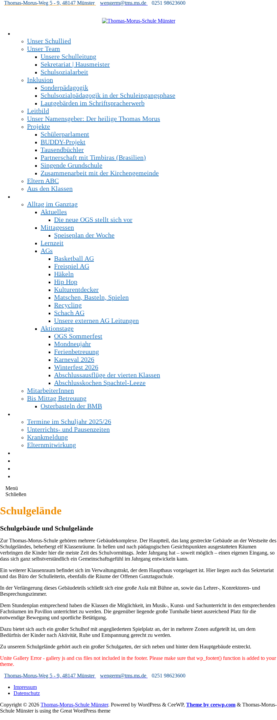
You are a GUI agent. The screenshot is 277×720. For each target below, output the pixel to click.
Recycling (68, 305)
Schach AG (69, 312)
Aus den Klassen (50, 188)
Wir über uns (31, 33)
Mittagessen (57, 227)
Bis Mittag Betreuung (56, 398)
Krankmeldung (47, 437)
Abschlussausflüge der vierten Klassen (107, 375)
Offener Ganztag (36, 196)
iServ (21, 476)
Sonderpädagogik (64, 87)
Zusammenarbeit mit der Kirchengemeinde (100, 173)
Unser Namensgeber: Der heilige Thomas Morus (93, 118)
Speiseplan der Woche (84, 235)
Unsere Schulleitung (68, 56)
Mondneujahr (72, 344)
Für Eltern (28, 413)
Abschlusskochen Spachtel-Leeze (100, 382)
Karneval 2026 (74, 359)
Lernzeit (52, 243)
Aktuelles (54, 211)
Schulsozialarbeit (64, 72)
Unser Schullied (49, 41)
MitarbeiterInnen (50, 390)
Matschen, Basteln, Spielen (91, 297)
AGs (47, 250)
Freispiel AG (71, 266)
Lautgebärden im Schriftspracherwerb (93, 103)
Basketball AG (74, 258)
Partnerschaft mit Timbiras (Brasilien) (93, 157)
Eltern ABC (43, 180)
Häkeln (64, 274)
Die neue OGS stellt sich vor (93, 219)
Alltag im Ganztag (52, 204)
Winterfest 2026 (76, 367)
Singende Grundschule (71, 165)
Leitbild (38, 110)
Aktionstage (57, 328)
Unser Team (43, 48)
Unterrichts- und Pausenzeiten (68, 429)
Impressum (25, 687)
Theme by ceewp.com (210, 705)
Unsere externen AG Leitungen (96, 320)
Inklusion (40, 79)
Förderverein (31, 452)
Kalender (26, 468)
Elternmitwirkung (51, 444)
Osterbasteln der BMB (71, 406)
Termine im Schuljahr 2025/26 (69, 421)
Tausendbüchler (62, 149)
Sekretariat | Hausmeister (75, 64)
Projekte (38, 126)
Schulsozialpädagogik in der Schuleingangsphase (108, 95)
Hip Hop (65, 281)
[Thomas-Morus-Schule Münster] (138, 21)
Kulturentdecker (76, 289)
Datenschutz (27, 693)
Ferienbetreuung (76, 351)
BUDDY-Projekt (63, 142)
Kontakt (24, 460)
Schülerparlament (65, 134)
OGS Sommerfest (78, 336)
